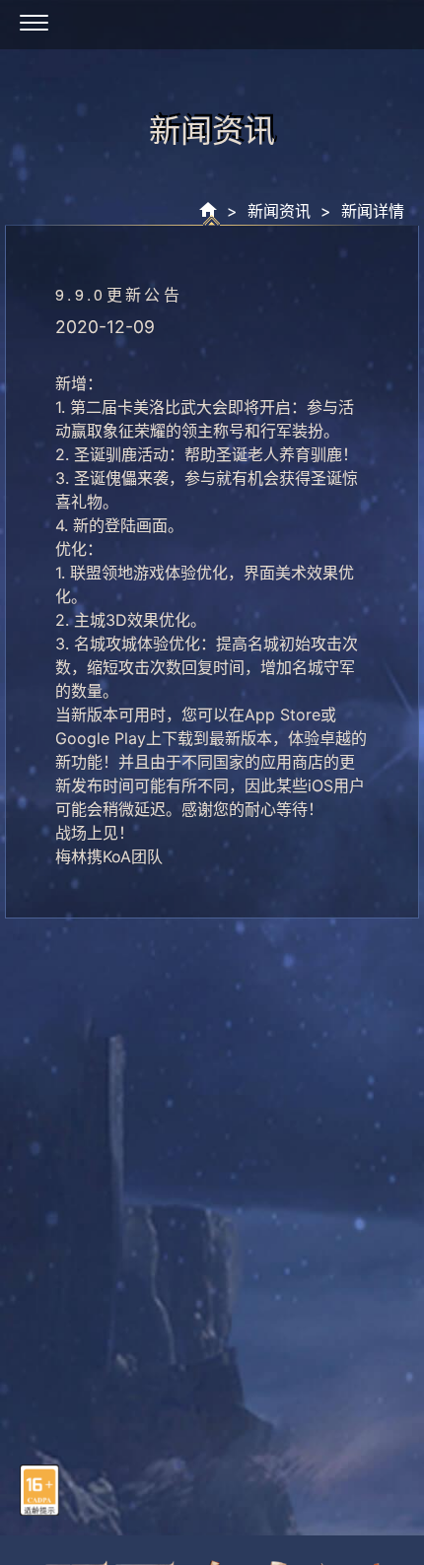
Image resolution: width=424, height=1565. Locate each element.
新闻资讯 (279, 211)
